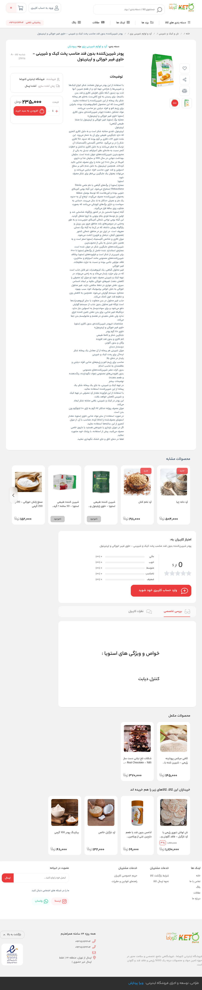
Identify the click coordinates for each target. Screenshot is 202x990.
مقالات (96, 23)
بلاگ (74, 23)
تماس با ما (195, 882)
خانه (187, 34)
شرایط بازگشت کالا (159, 876)
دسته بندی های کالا (176, 23)
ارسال (7, 878)
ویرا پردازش (135, 983)
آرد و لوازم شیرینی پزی (140, 34)
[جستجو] (160, 10)
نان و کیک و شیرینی (168, 34)
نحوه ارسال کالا (161, 882)
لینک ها (121, 23)
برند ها (146, 23)
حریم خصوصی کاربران (125, 876)
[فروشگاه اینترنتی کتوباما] (181, 7)
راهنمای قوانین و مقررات (124, 882)
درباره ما (196, 899)
